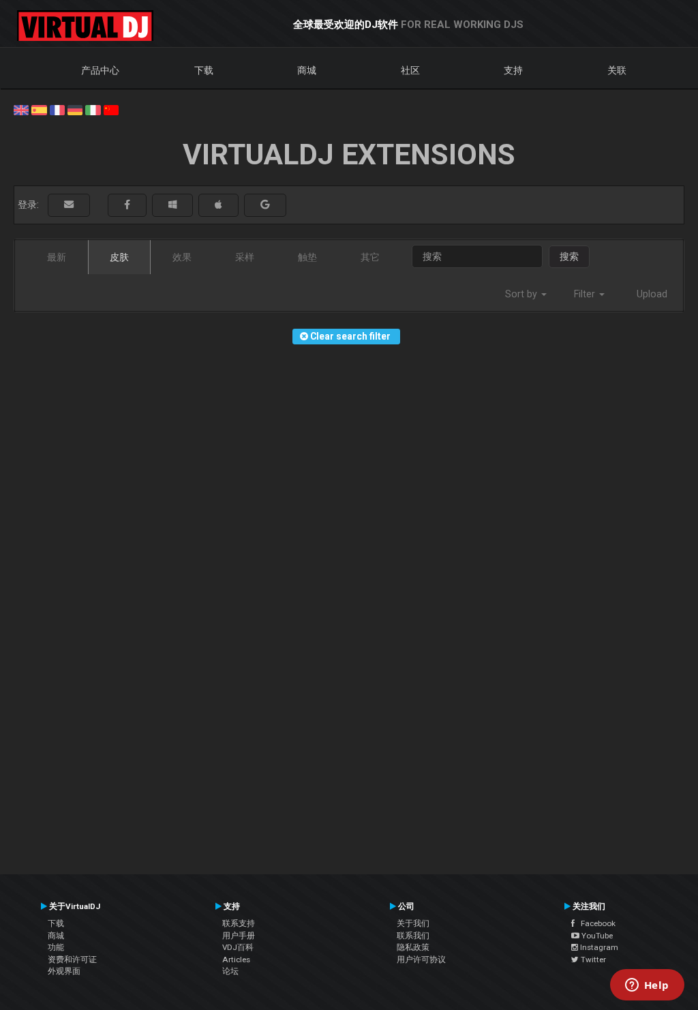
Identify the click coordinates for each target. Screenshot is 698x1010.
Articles (236, 959)
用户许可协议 (421, 959)
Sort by (522, 293)
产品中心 (100, 70)
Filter (586, 293)
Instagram (598, 947)
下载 (203, 70)
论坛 (230, 971)
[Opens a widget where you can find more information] (646, 986)
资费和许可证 (72, 959)
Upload (652, 293)
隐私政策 (413, 947)
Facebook (595, 923)
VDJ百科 (238, 947)
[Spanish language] (38, 109)
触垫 (307, 257)
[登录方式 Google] (265, 205)
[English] (21, 109)
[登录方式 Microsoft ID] (172, 205)
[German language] (74, 109)
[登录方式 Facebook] (127, 205)
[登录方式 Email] (69, 205)
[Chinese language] (111, 109)
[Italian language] (92, 109)
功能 (56, 947)
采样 (244, 257)
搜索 (569, 256)
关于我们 (413, 923)
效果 (182, 257)
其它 (370, 257)
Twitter (592, 959)
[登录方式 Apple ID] (218, 205)
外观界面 (64, 971)
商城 (306, 70)
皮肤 (119, 257)
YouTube (596, 935)
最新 (56, 257)
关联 (616, 70)
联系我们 (413, 935)
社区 (410, 70)
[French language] (57, 109)
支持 (513, 70)
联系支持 (238, 923)
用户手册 (238, 935)
